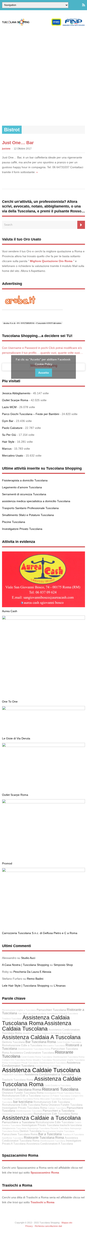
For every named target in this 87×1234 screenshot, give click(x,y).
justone (6, 148)
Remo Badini (35, 978)
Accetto (43, 372)
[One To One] (43, 618)
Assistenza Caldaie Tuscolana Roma (41, 1081)
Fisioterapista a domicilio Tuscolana (25, 480)
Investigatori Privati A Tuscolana (62, 1013)
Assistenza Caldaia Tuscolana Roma (36, 1020)
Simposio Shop (63, 964)
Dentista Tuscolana (13, 1042)
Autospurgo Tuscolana (38, 1128)
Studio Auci (28, 958)
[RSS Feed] (83, 5)
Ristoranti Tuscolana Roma (21, 1089)
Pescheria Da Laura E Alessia (32, 971)
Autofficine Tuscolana (12, 1138)
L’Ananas (60, 985)
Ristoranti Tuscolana (60, 1089)
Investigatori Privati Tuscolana (23, 1063)
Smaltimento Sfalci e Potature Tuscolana (28, 515)
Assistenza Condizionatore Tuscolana (32, 1052)
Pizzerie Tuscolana (59, 1128)
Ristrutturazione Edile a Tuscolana (22, 1045)
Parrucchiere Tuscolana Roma (19, 1134)
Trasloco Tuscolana (12, 1018)
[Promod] (43, 802)
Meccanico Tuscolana (54, 1045)
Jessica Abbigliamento (16, 393)
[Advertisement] (43, 76)
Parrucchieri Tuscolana (51, 1009)
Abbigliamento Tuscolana (14, 1128)
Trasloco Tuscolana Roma (26, 1099)
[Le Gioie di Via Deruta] (43, 709)
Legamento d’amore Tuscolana (22, 487)
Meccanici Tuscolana (50, 1099)
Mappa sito (67, 1222)
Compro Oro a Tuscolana (47, 1066)
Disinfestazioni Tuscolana (52, 1141)
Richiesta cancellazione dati (48, 1226)
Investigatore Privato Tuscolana (22, 528)
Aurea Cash (9, 611)
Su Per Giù (9, 434)
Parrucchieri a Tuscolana (58, 1110)
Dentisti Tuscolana (30, 1131)
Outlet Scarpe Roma (15, 400)
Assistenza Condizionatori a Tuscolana (49, 1074)
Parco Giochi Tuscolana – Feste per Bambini (30, 414)
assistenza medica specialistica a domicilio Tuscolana (36, 501)
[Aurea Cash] (43, 606)
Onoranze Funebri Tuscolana (65, 1104)
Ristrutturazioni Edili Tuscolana (51, 1102)
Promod (7, 863)
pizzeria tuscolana (37, 1013)
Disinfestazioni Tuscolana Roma (68, 1057)
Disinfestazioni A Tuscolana (52, 1063)
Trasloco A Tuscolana (73, 1134)
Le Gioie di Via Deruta (16, 738)
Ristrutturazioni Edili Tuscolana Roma (56, 1113)
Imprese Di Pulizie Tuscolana (55, 1096)
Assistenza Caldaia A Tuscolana (41, 1037)
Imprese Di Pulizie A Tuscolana (57, 1033)
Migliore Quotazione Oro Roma (51, 261)
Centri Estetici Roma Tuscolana (36, 1057)
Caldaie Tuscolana (57, 1108)
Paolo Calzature (12, 427)
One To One (10, 701)
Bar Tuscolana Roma (40, 1042)
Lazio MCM (9, 407)
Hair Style (8, 441)
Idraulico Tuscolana (42, 1060)
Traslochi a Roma (42, 1202)
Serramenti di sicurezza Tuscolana (24, 494)
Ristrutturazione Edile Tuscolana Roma (25, 1104)
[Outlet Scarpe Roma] (43, 746)
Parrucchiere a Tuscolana (18, 1122)
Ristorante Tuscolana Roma (44, 1137)
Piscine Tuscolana (13, 522)
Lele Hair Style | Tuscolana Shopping (25, 985)
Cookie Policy (43, 364)
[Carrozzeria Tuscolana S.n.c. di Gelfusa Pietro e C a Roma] (43, 871)
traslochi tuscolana (71, 1125)
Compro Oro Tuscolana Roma (17, 1060)
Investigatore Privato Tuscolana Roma (24, 1108)
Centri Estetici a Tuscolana (57, 1085)
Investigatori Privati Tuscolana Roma (62, 1093)
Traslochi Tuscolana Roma (17, 1079)
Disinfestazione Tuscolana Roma (34, 1049)
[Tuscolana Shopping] (43, 24)
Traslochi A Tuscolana (13, 1074)
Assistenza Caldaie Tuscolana (41, 1070)
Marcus (7, 448)
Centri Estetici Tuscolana (69, 1042)
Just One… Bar (18, 142)
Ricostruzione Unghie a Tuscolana (19, 1010)
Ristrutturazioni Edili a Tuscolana (21, 1095)
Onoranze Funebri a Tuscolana (17, 1114)
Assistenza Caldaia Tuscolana (36, 1026)
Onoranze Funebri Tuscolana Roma (23, 1092)
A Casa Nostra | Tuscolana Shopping (25, 964)
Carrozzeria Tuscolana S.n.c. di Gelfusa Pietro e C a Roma (39, 933)
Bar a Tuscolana (50, 1134)
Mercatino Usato (12, 455)
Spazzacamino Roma (45, 1172)
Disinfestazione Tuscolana (29, 1111)
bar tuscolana (23, 1101)
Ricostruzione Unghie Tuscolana (58, 1131)
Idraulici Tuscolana (32, 1033)
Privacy (29, 1226)
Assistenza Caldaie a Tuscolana (41, 1118)
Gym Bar (7, 421)
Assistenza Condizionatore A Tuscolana (49, 1143)
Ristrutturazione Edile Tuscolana (55, 1122)
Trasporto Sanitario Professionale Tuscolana (30, 508)
